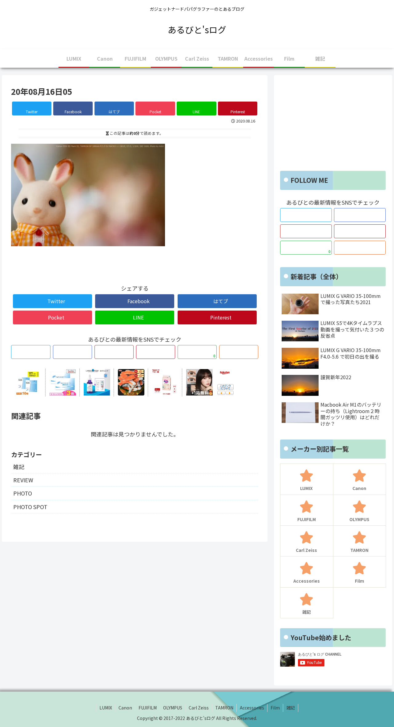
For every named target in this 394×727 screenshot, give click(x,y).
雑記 (18, 467)
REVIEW (23, 480)
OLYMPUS (172, 708)
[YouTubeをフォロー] (114, 352)
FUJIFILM (148, 708)
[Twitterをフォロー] (30, 352)
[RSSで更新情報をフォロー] (238, 352)
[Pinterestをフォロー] (155, 352)
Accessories (252, 708)
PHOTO (22, 493)
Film (275, 708)
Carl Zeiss (199, 708)
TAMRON (224, 708)
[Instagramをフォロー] (72, 352)
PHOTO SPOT (30, 507)
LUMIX (105, 708)
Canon (125, 708)
